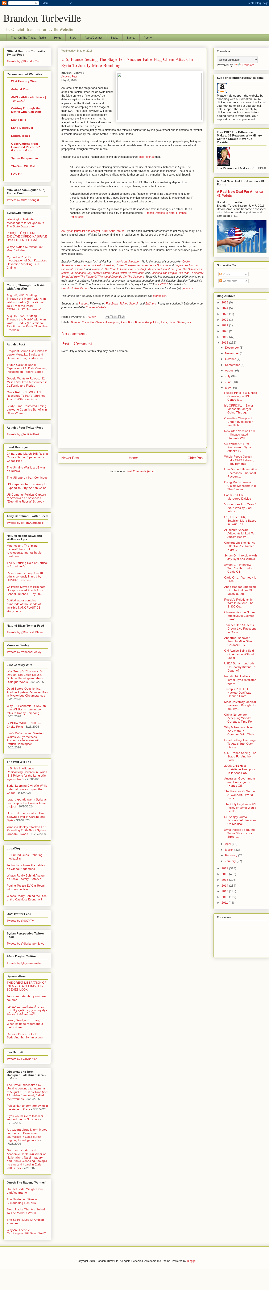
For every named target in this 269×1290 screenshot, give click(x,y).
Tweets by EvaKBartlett (22, 1058)
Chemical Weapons (107, 322)
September (233, 364)
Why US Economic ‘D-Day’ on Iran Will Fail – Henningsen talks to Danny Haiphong (26, 709)
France (139, 322)
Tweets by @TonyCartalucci (25, 522)
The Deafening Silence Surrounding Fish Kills (22, 1201)
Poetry (148, 37)
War (189, 322)
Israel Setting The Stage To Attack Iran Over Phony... (240, 743)
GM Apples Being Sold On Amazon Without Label (239, 654)
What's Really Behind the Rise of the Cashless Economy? (27, 897)
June (228, 382)
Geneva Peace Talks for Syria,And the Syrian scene (25, 1035)
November (232, 353)
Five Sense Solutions (155, 265)
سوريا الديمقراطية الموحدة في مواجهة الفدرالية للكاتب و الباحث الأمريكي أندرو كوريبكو (27, 1010)
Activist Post (69, 76)
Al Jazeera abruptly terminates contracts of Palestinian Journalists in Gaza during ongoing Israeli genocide (27, 1135)
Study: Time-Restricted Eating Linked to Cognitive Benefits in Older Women (27, 409)
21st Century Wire (24, 81)
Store (73, 37)
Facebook (112, 303)
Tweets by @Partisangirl (23, 200)
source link (159, 295)
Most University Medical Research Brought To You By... (240, 705)
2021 (225, 325)
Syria (164, 322)
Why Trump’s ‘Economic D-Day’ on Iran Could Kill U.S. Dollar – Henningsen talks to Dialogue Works (25, 677)
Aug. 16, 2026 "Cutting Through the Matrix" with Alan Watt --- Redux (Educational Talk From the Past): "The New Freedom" (27, 323)
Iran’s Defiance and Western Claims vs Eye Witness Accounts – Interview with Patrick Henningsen (26, 738)
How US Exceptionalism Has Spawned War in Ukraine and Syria (26, 816)
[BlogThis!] (111, 317)
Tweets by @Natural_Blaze (25, 632)
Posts (226, 274)
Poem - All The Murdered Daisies (237, 496)
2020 (225, 331)
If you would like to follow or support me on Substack (25, 1117)
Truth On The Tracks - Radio (28, 37)
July (228, 376)
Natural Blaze (20, 135)
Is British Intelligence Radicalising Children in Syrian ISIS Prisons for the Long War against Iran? (27, 774)
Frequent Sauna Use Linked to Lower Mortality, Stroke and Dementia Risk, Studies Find (27, 354)
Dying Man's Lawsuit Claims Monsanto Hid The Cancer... (240, 485)
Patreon (83, 303)
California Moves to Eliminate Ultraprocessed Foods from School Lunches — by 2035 (26, 590)
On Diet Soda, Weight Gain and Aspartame (25, 1190)
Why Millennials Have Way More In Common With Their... (240, 731)
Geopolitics (152, 322)
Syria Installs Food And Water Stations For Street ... (239, 833)
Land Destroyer (22, 127)
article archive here (127, 261)
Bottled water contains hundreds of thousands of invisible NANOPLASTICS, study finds (24, 606)
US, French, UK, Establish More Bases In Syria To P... (240, 520)
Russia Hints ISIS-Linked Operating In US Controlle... (240, 396)
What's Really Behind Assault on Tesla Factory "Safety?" (26, 877)
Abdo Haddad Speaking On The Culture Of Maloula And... (240, 590)
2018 (225, 342)
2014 (225, 885)
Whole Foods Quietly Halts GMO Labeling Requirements (239, 460)
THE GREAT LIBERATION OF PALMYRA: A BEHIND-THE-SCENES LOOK (26, 986)
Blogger (191, 1260)
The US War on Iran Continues (27, 477)
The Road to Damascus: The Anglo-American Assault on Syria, (143, 269)
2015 (225, 879)
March (229, 849)
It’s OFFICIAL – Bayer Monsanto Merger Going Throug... (238, 409)
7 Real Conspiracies (128, 265)
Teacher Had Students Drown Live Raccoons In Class (240, 628)
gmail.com (188, 288)
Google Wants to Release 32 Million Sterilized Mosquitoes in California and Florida (27, 382)
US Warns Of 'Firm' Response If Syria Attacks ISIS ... (237, 447)
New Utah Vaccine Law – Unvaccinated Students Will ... (239, 434)
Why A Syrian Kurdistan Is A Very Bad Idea (25, 248)
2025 (225, 302)
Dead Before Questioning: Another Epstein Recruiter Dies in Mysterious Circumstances (27, 692)
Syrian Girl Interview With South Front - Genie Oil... (238, 568)
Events (131, 37)
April (228, 843)
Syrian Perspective (24, 158)
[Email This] (107, 317)
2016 (225, 874)
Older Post (195, 458)
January (231, 861)
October (231, 359)
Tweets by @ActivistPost (23, 434)
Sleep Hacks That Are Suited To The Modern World (26, 1211)
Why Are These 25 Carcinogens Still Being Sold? (26, 1231)
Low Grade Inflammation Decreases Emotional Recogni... (240, 473)
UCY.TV (16, 174)
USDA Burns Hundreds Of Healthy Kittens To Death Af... (239, 667)
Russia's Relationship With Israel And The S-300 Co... (238, 603)
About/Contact (93, 37)
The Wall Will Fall (23, 166)
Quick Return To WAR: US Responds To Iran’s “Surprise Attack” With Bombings (26, 396)
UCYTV (162, 284)
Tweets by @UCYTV (20, 920)
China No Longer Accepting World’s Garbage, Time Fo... (239, 718)
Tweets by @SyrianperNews (25, 943)
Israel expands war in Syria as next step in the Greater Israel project (27, 803)
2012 (225, 897)
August (230, 370)
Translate (248, 65)
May (228, 387)
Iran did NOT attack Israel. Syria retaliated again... (240, 680)
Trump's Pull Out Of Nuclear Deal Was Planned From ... (237, 692)
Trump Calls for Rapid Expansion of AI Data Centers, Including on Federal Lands (27, 368)
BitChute (150, 303)
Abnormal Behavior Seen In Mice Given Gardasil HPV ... (238, 641)
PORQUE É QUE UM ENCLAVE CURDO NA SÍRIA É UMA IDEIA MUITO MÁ (27, 236)
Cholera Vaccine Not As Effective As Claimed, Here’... (239, 546)
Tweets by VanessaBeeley (24, 652)
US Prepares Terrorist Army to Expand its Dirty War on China (26, 486)
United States (177, 322)
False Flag (127, 322)
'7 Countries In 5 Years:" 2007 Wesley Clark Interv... (240, 508)
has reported (146, 156)
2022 (225, 319)
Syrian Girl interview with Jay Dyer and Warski (240, 557)
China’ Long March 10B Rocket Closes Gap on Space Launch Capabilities (27, 457)
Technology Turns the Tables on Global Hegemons (26, 866)
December (232, 347)
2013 (225, 891)
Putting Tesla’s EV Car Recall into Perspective (26, 887)
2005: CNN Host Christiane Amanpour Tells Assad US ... (239, 769)
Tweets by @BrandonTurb (24, 61)
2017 (225, 868)
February (231, 855)
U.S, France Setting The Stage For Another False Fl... (240, 756)
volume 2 (97, 269)
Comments (229, 280)
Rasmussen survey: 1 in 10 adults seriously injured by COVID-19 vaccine (25, 576)
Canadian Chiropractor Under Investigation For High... (239, 422)
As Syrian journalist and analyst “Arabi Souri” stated (92, 230)
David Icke (18, 119)
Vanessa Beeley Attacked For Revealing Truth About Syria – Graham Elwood (26, 830)
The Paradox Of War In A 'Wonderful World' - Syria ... (239, 795)
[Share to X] (115, 317)
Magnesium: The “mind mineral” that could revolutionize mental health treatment (24, 551)
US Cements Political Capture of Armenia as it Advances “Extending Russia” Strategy (26, 498)
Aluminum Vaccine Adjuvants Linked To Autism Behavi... (239, 533)
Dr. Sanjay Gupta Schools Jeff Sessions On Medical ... (240, 820)
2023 (225, 314)
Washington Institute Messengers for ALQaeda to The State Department (25, 223)
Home (57, 37)
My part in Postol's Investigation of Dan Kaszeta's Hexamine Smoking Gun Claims (27, 262)
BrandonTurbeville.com (75, 288)
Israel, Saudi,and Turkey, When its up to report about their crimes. (25, 1023)
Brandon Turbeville (42, 17)
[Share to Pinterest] (123, 317)
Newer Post (70, 458)
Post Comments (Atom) (141, 471)
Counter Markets (96, 307)
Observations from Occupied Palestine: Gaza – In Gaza (25, 147)
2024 (225, 308)
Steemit (133, 303)
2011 (225, 902)
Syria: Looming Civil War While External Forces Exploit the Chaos (27, 789)
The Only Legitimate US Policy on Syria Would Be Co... (240, 807)
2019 (225, 337)
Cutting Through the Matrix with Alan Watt (26, 110)
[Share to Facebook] (119, 317)
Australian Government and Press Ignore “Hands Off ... (239, 782)
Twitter (123, 303)
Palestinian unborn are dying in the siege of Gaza (27, 1107)
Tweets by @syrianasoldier (24, 963)
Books (114, 37)
